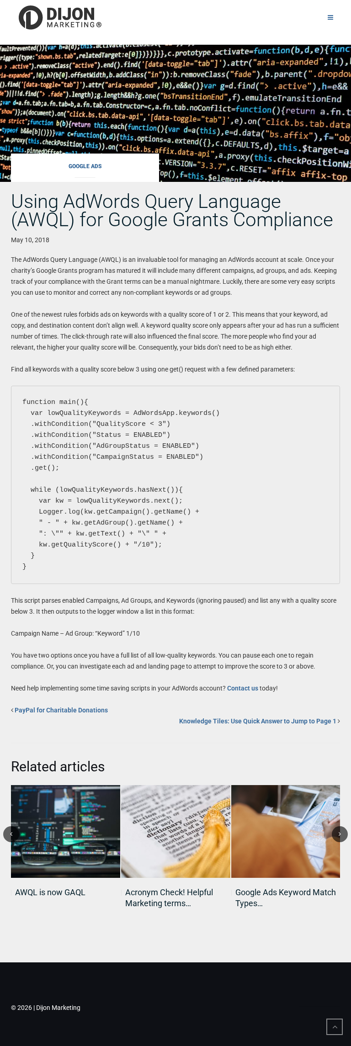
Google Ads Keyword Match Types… (285, 897)
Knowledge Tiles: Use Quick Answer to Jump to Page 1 (257, 721)
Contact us (242, 688)
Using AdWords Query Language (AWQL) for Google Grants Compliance (172, 210)
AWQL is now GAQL (50, 892)
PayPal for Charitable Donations (61, 710)
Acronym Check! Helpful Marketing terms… (169, 897)
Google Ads (85, 166)
